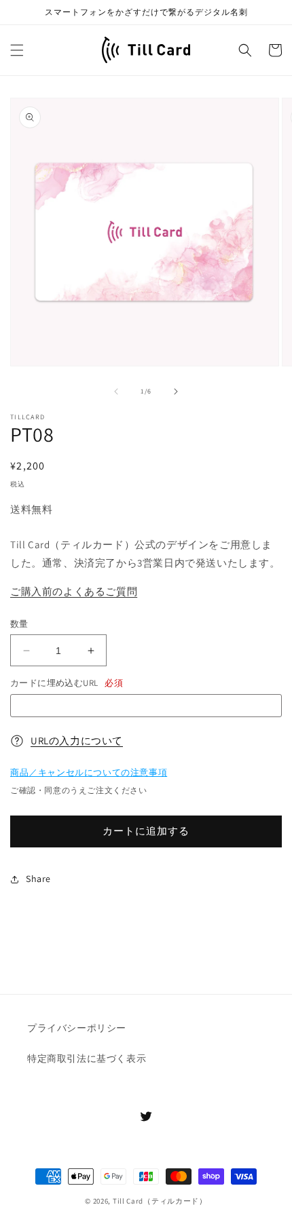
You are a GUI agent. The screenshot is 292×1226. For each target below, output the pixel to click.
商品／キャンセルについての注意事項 (88, 772)
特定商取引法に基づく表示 (86, 1058)
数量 (19, 624)
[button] (17, 50)
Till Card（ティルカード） (160, 1201)
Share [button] (38, 879)
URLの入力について (77, 740)
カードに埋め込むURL (66, 683)
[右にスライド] (176, 391)
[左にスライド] (116, 391)
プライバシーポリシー (76, 1028)
